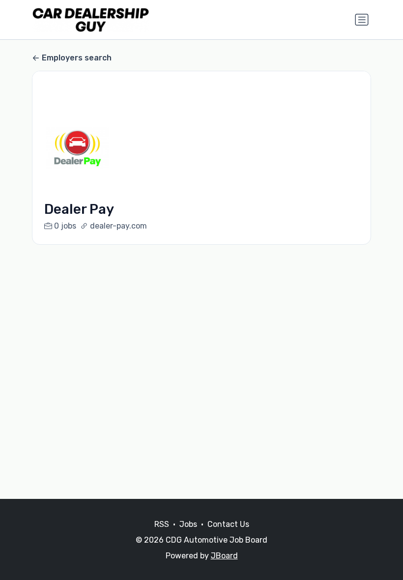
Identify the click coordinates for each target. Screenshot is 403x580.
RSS (161, 524)
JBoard (224, 555)
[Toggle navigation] (361, 19)
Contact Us (228, 524)
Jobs (188, 524)
